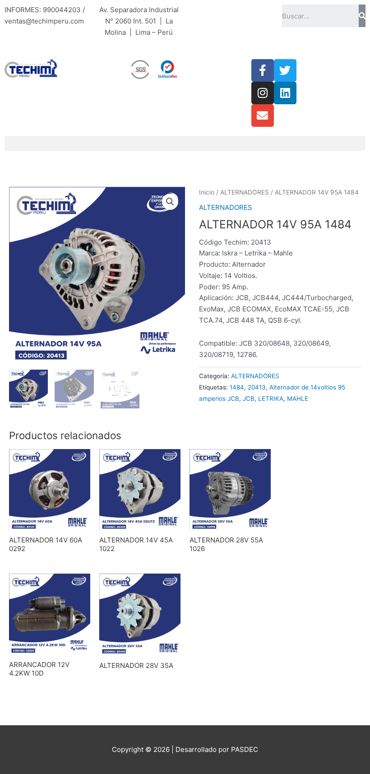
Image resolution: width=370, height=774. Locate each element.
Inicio (206, 192)
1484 (237, 387)
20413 (257, 387)
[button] (185, 143)
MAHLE (297, 398)
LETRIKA (270, 398)
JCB (248, 398)
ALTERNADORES (244, 192)
